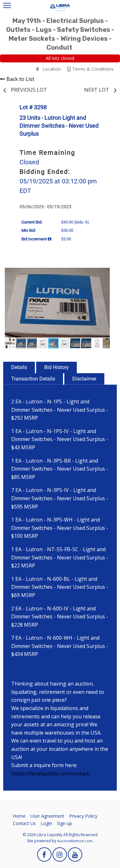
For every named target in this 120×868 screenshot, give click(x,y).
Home (19, 816)
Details (19, 367)
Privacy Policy (83, 816)
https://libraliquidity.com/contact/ (51, 773)
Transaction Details (33, 379)
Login (46, 823)
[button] (104, 273)
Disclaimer (84, 379)
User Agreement (47, 816)
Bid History (56, 367)
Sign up (64, 823)
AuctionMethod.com (74, 840)
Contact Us (24, 823)
